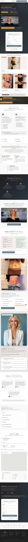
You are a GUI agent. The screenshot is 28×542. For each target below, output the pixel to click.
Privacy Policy (11, 518)
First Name (8, 37)
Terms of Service (24, 533)
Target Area (8, 42)
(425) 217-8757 (5, 442)
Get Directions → (5, 440)
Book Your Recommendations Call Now (6, 102)
